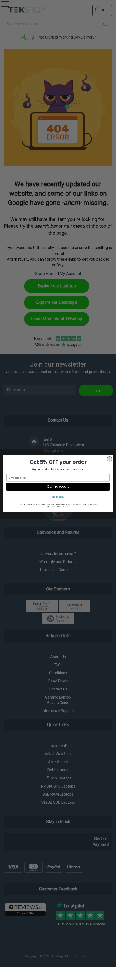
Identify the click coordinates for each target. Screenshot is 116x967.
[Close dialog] (109, 458)
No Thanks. (58, 496)
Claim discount (58, 487)
